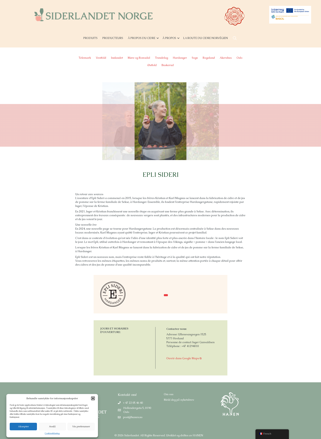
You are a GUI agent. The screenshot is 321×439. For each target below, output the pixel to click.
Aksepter (23, 426)
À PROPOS (169, 38)
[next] (241, 125)
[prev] (80, 125)
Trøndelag (161, 58)
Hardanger (180, 58)
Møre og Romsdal (139, 58)
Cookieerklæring (52, 433)
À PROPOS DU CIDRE (141, 38)
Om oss (168, 394)
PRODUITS (90, 38)
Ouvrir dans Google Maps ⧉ (183, 358)
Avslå (52, 426)
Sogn (195, 58)
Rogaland (209, 58)
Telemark (85, 58)
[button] (93, 398)
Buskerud (168, 65)
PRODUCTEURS (112, 38)
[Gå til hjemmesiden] (112, 294)
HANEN (198, 435)
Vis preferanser (81, 426)
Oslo (239, 58)
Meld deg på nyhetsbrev (179, 400)
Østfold (152, 65)
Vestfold (101, 58)
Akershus (226, 58)
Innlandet (117, 58)
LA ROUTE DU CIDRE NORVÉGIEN (205, 38)
